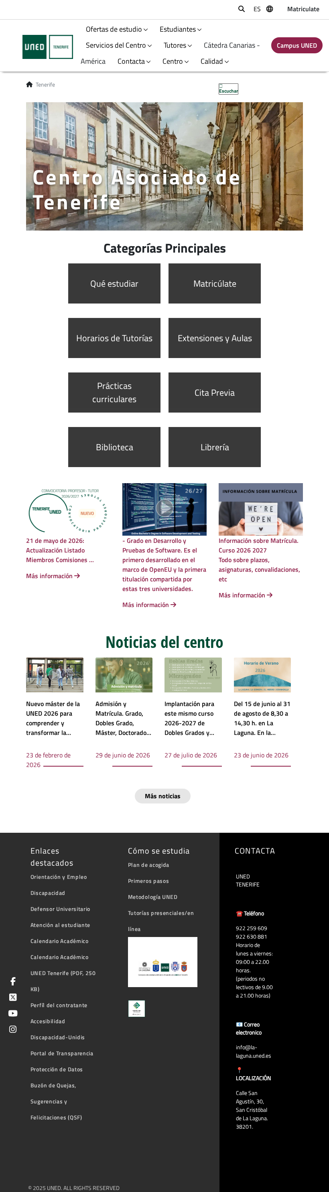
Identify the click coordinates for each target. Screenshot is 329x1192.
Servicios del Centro (116, 45)
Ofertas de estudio (114, 29)
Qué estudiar (114, 283)
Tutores (175, 45)
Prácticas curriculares (114, 392)
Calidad (212, 61)
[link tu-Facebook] (11, 982)
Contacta (131, 61)
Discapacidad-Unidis (57, 1037)
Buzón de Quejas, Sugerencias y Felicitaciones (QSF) (56, 1101)
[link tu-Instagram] (11, 1030)
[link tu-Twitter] (11, 998)
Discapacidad (47, 892)
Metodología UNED (153, 896)
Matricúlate (214, 283)
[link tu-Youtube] (11, 1014)
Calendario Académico (59, 941)
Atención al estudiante (60, 925)
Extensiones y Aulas (215, 338)
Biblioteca (114, 447)
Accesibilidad (47, 1021)
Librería (215, 447)
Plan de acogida (149, 864)
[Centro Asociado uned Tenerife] (42, 47)
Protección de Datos (56, 1069)
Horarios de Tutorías (114, 338)
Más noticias (163, 796)
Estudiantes (178, 29)
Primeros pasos (148, 880)
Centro (172, 61)
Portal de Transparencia (61, 1053)
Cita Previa (215, 392)
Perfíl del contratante (58, 1005)
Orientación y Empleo (58, 876)
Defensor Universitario (60, 909)
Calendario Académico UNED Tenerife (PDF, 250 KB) (63, 973)
